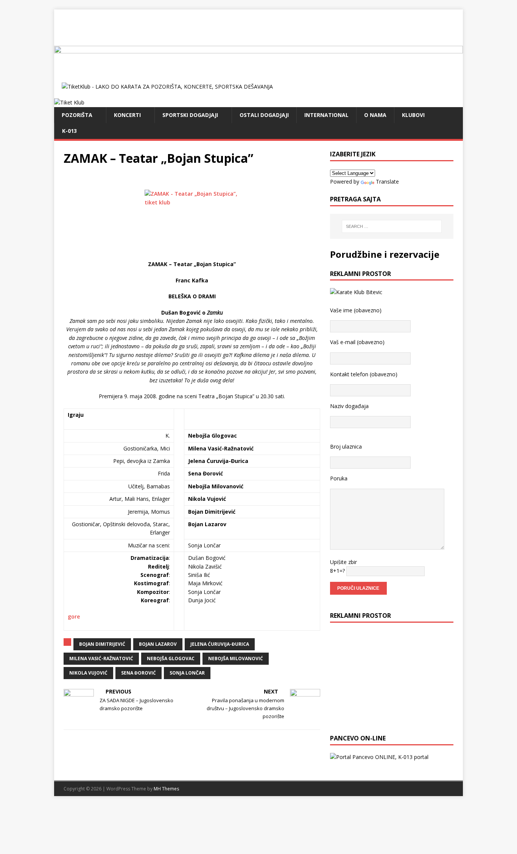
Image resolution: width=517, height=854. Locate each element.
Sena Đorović (138, 673)
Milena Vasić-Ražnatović (101, 658)
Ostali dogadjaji (264, 114)
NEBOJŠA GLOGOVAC (171, 658)
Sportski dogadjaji (190, 114)
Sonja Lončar (187, 673)
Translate (387, 181)
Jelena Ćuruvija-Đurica (219, 644)
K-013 (69, 130)
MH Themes (166, 788)
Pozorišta (77, 114)
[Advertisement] (258, 26)
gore (74, 616)
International (326, 114)
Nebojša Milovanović (235, 658)
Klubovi (413, 114)
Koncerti (127, 114)
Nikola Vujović (88, 673)
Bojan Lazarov (158, 644)
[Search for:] (391, 226)
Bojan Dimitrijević (102, 644)
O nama (375, 114)
